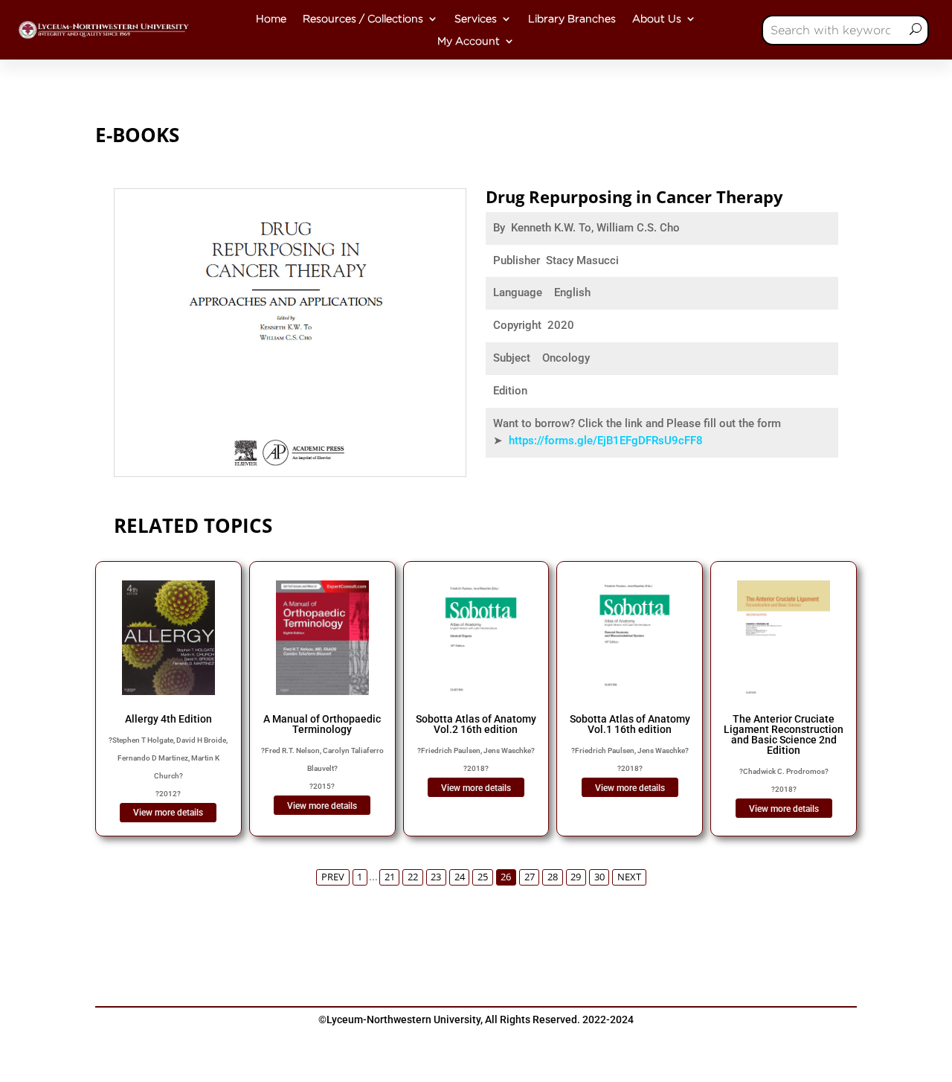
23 (436, 877)
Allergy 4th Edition (168, 719)
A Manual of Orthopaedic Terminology (322, 724)
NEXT (629, 877)
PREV (332, 877)
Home (271, 18)
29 (575, 877)
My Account (468, 41)
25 (482, 877)
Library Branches (572, 18)
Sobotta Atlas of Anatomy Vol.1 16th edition (630, 724)
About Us (656, 18)
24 (459, 877)
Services (475, 18)
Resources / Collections (363, 18)
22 (413, 877)
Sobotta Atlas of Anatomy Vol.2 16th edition (476, 724)
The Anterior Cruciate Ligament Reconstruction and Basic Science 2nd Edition (783, 734)
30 (599, 877)
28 (552, 877)
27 (529, 877)
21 (390, 877)
